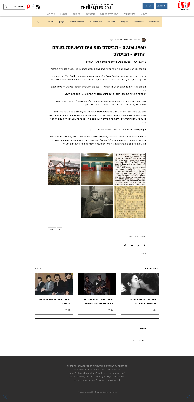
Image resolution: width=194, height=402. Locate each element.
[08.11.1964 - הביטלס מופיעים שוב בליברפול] (54, 284)
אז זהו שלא (139, 21)
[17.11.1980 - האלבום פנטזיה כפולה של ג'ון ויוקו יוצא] (140, 284)
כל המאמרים (154, 21)
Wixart (113, 391)
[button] (148, 6)
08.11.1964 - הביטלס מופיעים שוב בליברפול (54, 301)
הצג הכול (38, 268)
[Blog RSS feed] (38, 7)
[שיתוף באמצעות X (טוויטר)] (138, 245)
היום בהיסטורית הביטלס (137, 236)
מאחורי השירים (96, 21)
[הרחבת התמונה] (130, 169)
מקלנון (62, 21)
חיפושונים (111, 21)
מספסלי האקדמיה (77, 21)
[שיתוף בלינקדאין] (131, 245)
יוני (59, 229)
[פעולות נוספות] (49, 39)
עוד (52, 21)
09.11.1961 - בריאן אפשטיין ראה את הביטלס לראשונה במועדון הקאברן (98, 301)
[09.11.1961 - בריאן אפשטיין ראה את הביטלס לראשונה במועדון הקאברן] (97, 284)
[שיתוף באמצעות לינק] (125, 245)
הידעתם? (124, 21)
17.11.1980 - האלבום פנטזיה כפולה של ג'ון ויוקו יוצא (143, 301)
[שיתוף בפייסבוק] (144, 245)
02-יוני (52, 229)
